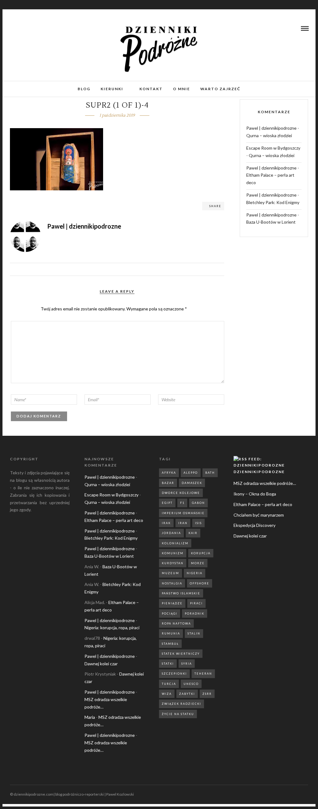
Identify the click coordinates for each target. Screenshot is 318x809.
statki (168, 663)
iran (183, 523)
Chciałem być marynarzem (259, 515)
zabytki (187, 693)
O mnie (181, 88)
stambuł (170, 643)
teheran (203, 673)
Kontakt (151, 88)
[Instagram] (20, 28)
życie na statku (178, 714)
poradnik (194, 613)
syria (186, 663)
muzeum (170, 573)
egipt (167, 502)
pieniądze (172, 603)
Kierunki (112, 88)
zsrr (207, 693)
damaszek (192, 483)
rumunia (171, 633)
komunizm (173, 553)
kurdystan (173, 563)
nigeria (194, 573)
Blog (84, 88)
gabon (198, 502)
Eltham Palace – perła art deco (113, 520)
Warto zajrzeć (220, 88)
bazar (168, 483)
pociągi (169, 613)
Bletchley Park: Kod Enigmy (272, 202)
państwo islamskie (181, 593)
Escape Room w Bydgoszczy (273, 148)
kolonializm (175, 543)
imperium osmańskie (183, 513)
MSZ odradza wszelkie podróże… (265, 483)
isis (198, 523)
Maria (89, 717)
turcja (169, 684)
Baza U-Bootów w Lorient (271, 222)
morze (198, 563)
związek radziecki (181, 703)
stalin (194, 633)
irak (166, 523)
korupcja (201, 553)
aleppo (191, 472)
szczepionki (174, 673)
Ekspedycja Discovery (254, 525)
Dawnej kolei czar (101, 663)
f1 (182, 502)
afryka (169, 472)
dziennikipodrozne (259, 471)
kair (193, 533)
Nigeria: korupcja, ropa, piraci (111, 627)
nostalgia (172, 583)
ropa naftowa (176, 623)
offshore (199, 583)
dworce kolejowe (181, 493)
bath (210, 472)
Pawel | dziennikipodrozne (271, 128)
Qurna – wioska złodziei (269, 135)
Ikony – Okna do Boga (255, 493)
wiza (167, 693)
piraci (196, 603)
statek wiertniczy (181, 653)
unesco (191, 684)
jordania (171, 533)
